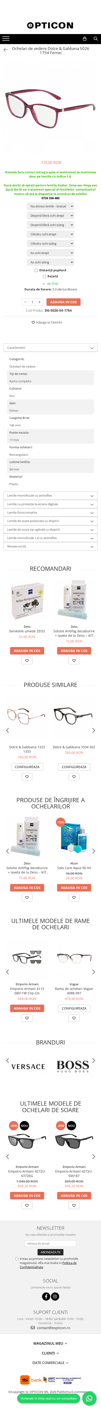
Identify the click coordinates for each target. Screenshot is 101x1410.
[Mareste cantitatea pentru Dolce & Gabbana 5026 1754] (39, 302)
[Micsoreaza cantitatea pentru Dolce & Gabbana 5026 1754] (25, 302)
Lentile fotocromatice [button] (22, 512)
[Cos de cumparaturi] (85, 38)
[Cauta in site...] (95, 38)
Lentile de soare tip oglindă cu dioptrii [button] (33, 529)
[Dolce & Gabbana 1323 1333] (27, 717)
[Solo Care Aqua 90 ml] (74, 838)
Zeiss (27, 626)
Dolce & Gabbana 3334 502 (74, 747)
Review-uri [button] (16, 546)
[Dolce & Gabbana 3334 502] (74, 717)
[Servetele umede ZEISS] (27, 601)
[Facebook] (46, 1296)
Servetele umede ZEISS (27, 631)
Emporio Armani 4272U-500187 (74, 1173)
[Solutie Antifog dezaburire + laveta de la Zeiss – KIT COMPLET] (74, 601)
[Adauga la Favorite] (27, 660)
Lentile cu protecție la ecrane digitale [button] (32, 504)
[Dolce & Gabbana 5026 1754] (50, 108)
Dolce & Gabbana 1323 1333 (27, 749)
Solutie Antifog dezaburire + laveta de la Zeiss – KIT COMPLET (74, 633)
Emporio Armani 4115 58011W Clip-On (27, 990)
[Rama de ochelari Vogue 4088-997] (74, 959)
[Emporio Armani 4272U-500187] (74, 1141)
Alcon (74, 863)
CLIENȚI (49, 1353)
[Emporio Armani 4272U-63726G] (27, 1141)
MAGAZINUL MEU (48, 1343)
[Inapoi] (3, 50)
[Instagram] (55, 1296)
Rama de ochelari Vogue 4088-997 (74, 990)
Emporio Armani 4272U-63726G (27, 1173)
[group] (50, 108)
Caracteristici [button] (16, 347)
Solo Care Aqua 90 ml (74, 868)
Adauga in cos (63, 302)
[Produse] (6, 39)
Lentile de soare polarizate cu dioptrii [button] (33, 521)
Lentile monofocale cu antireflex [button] (29, 495)
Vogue (74, 984)
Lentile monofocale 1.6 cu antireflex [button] (32, 538)
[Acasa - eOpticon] (50, 26)
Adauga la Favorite (48, 322)
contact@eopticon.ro (53, 1327)
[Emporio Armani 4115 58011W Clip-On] (27, 959)
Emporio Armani (27, 984)
